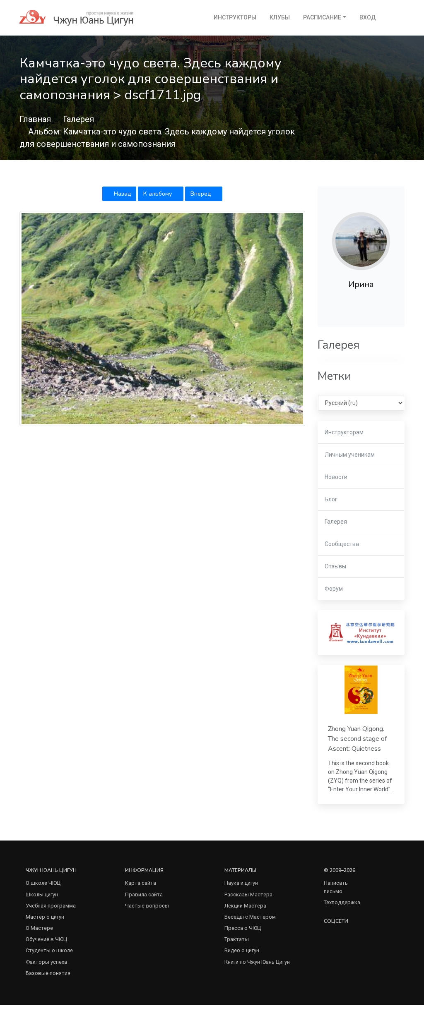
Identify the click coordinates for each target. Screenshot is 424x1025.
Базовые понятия (48, 973)
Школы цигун (42, 894)
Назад (121, 194)
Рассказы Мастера (248, 894)
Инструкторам (344, 432)
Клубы (280, 17)
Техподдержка (342, 902)
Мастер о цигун (45, 917)
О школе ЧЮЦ (43, 883)
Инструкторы (235, 17)
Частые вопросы (147, 906)
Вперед (201, 194)
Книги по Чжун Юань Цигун (257, 962)
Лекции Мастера (245, 906)
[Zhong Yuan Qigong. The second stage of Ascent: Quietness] (361, 690)
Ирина (361, 284)
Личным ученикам (350, 454)
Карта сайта (140, 883)
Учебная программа (51, 906)
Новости (336, 477)
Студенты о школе (49, 950)
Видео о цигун (241, 950)
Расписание (322, 17)
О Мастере (39, 928)
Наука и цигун (241, 883)
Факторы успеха (46, 962)
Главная (35, 119)
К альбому (158, 194)
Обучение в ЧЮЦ (46, 939)
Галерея (78, 119)
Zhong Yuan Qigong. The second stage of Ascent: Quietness (357, 739)
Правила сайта (144, 894)
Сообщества (342, 544)
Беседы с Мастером (250, 917)
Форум (334, 588)
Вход (367, 17)
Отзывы (335, 566)
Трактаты (236, 939)
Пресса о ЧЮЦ (242, 928)
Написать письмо (336, 887)
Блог (331, 499)
